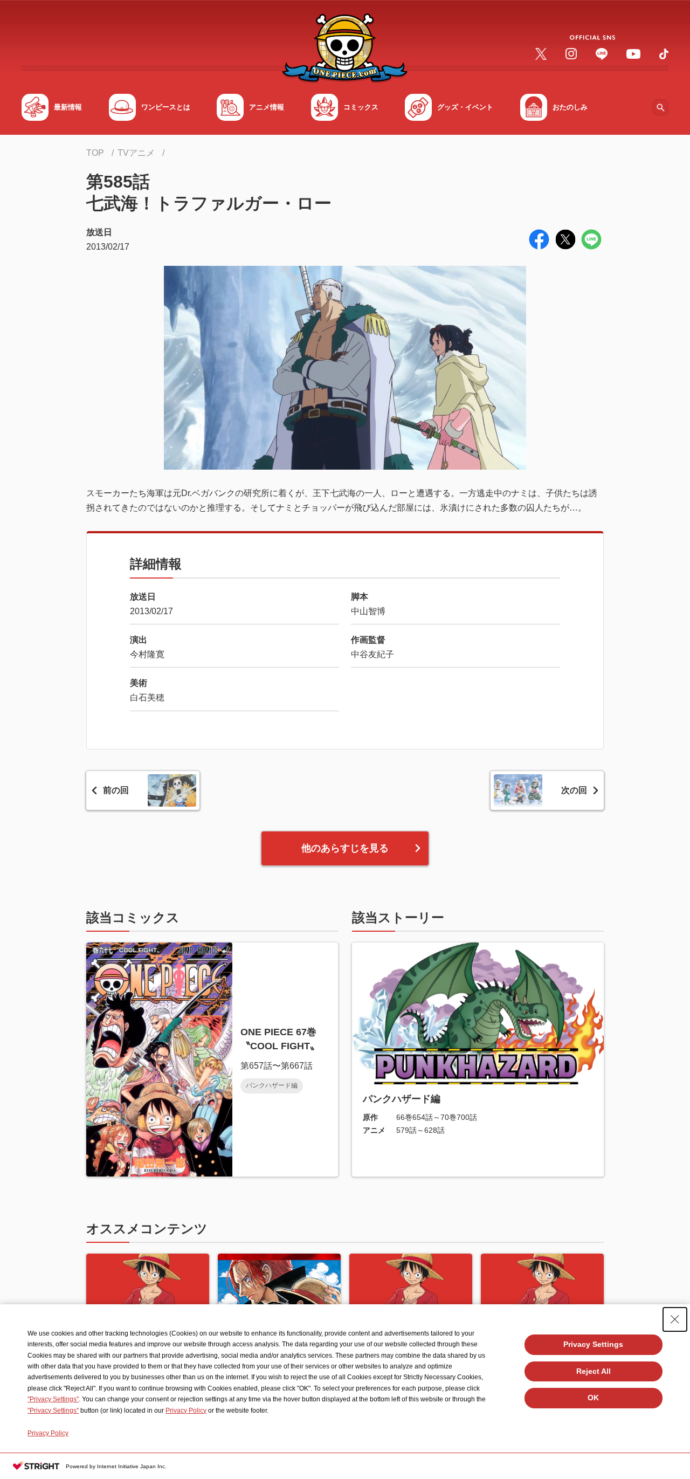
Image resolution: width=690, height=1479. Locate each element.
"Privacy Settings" (53, 1399)
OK (593, 1397)
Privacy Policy (185, 1410)
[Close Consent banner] (675, 1319)
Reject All (593, 1371)
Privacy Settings (593, 1344)
